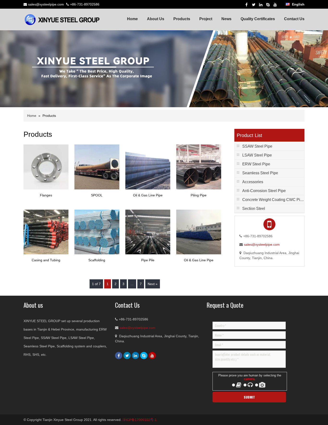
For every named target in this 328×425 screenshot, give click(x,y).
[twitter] (253, 4)
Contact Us (294, 19)
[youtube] (275, 4)
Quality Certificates (258, 19)
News (226, 19)
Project (205, 19)
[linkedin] (260, 4)
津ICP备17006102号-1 (139, 420)
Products (181, 19)
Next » (153, 284)
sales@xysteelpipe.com (46, 4)
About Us (155, 19)
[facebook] (246, 4)
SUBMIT (249, 397)
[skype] (268, 4)
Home (132, 19)
